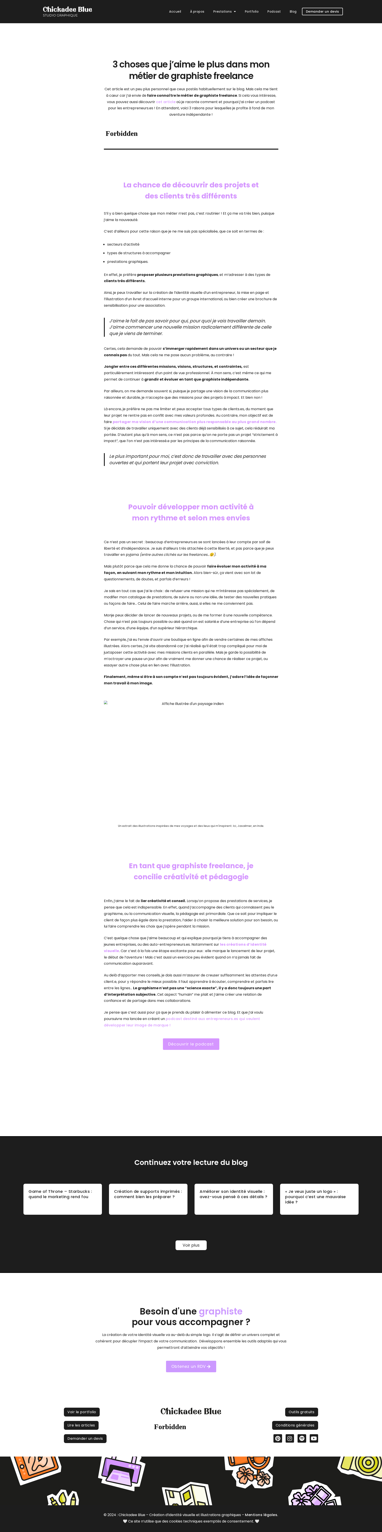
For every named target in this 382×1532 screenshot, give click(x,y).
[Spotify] (302, 1438)
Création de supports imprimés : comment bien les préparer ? (148, 1194)
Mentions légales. (261, 1514)
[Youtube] (314, 1438)
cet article (166, 101)
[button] (225, 11)
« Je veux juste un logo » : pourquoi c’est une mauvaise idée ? (315, 1197)
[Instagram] (290, 1438)
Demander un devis (322, 11)
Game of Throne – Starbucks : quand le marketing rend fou (60, 1194)
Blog (293, 11)
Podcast (274, 11)
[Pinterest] (277, 1438)
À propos (197, 11)
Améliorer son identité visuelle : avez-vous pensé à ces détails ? (233, 1194)
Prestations (222, 11)
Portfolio (252, 11)
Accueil (175, 11)
